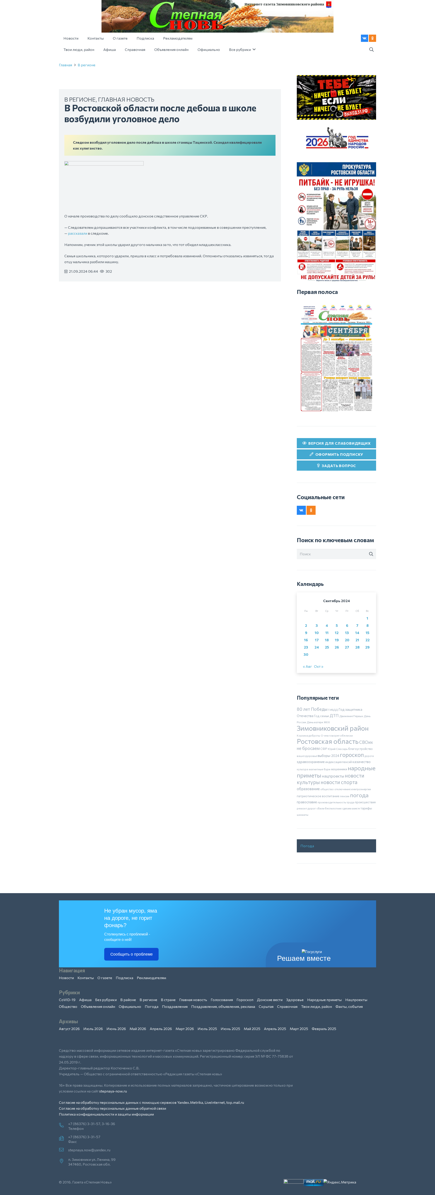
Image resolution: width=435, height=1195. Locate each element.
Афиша (85, 999)
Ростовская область (327, 741)
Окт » (318, 666)
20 (347, 640)
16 (306, 640)
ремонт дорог (306, 808)
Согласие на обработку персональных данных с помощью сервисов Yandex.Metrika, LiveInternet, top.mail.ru (151, 1102)
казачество (362, 762)
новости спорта (339, 782)
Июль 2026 (93, 1028)
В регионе (86, 65)
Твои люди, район (316, 1006)
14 (357, 632)
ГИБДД (333, 709)
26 (337, 647)
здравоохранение (311, 762)
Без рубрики (106, 999)
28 (357, 647)
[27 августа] (336, 358)
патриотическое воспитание (318, 796)
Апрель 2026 (161, 1028)
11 (327, 632)
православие (307, 802)
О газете (104, 978)
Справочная (287, 1006)
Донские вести (270, 999)
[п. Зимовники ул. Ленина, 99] (63, 1161)
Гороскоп (245, 999)
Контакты (85, 978)
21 (357, 640)
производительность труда (336, 802)
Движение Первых (351, 716)
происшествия (365, 802)
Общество (68, 1006)
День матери (315, 722)
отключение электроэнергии (352, 789)
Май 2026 (138, 1028)
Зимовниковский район (333, 728)
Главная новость (126, 99)
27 (347, 647)
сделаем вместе (351, 808)
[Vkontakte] (364, 38)
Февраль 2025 (324, 1028)
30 (306, 654)
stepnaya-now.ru (113, 1091)
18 (327, 640)
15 (367, 632)
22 (367, 640)
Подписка (124, 978)
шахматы (302, 814)
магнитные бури (319, 769)
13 (347, 632)
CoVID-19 (67, 999)
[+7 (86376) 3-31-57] (63, 1139)
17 (317, 640)
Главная (65, 65)
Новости (66, 978)
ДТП (334, 715)
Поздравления (175, 1006)
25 (327, 647)
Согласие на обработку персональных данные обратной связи (112, 1108)
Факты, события (349, 1006)
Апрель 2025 (275, 1028)
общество (327, 789)
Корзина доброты (308, 735)
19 (337, 640)
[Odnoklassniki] (372, 38)
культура (302, 769)
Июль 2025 (207, 1028)
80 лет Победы (312, 709)
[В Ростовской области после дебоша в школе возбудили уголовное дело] (104, 164)
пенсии (344, 796)
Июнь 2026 (116, 1028)
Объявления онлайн (98, 1006)
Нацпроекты (356, 999)
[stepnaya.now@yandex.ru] (63, 1150)
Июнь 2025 (230, 1028)
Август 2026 (69, 1028)
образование (308, 788)
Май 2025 (252, 1028)
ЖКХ (327, 722)
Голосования (222, 999)
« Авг (307, 666)
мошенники (339, 769)
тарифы (366, 808)
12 (336, 632)
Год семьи (321, 716)
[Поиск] (371, 554)
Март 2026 (185, 1028)
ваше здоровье (307, 755)
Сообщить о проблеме (131, 954)
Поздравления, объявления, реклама (223, 1006)
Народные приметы (324, 999)
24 (316, 647)
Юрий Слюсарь (338, 748)
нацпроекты (333, 775)
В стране (168, 999)
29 (367, 647)
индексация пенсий (338, 762)
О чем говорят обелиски (337, 735)
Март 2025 (299, 1028)
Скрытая (266, 1006)
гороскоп (352, 754)
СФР (323, 749)
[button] (371, 50)
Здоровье (295, 999)
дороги (369, 755)
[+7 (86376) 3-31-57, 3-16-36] (63, 1125)
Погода (307, 846)
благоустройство (360, 749)
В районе (128, 999)
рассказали (77, 233)
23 (306, 647)
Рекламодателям (151, 978)
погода (359, 795)
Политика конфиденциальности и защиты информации (106, 1114)
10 (317, 632)
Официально (130, 1006)
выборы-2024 (328, 756)
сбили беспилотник (329, 808)
